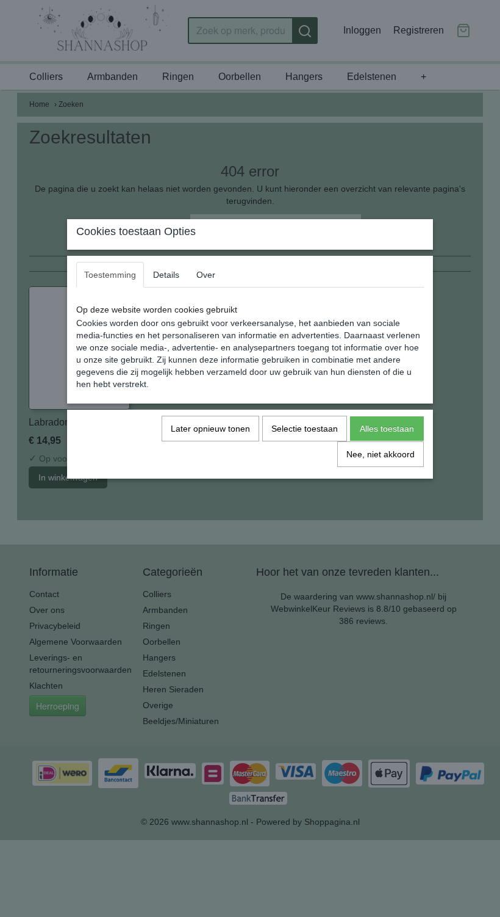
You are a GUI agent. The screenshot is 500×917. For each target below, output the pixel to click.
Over (205, 275)
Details (166, 275)
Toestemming (110, 275)
